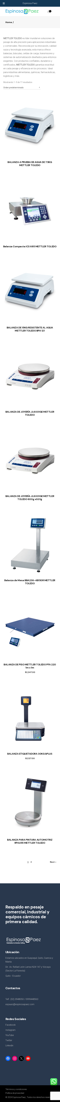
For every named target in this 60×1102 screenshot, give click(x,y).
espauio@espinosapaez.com (19, 1004)
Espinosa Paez (30, 3)
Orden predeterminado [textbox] (13, 87)
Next (52, 862)
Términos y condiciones (16, 1089)
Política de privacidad (14, 1093)
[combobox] (22, 86)
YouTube (9, 1035)
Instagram (10, 1030)
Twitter (8, 1040)
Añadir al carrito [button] (27, 671)
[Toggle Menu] (4, 3)
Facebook (10, 1025)
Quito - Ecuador (13, 976)
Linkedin (9, 1045)
